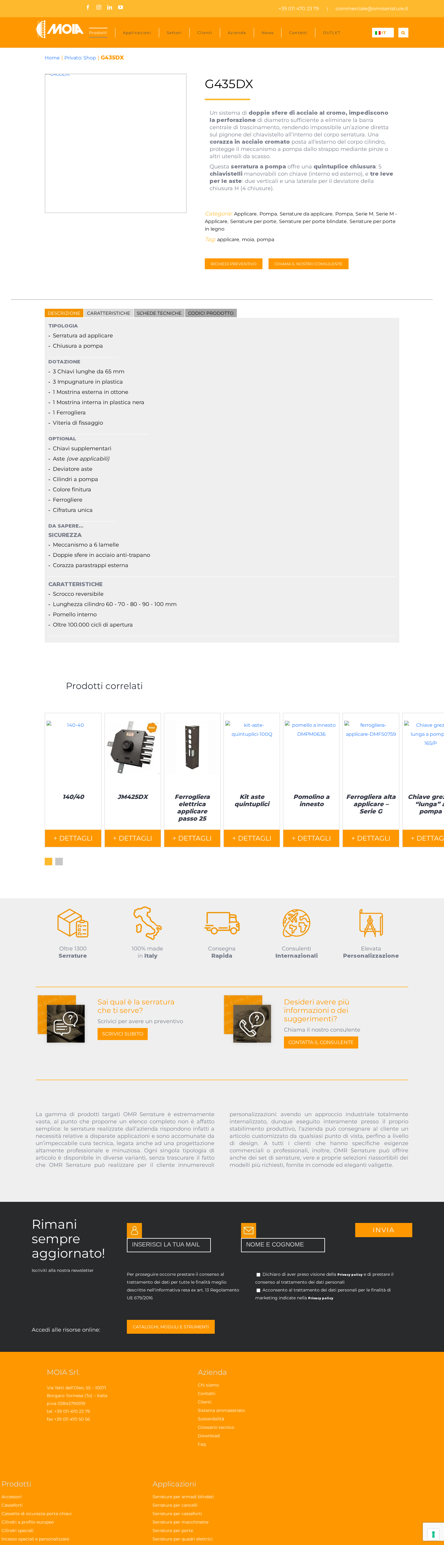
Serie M (364, 214)
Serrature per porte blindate (313, 221)
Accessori (12, 1496)
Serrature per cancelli (175, 1505)
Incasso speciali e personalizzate (35, 1539)
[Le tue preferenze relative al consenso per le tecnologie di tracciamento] (433, 1534)
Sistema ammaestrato (221, 1410)
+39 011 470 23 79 (298, 8)
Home (52, 58)
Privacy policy (349, 1275)
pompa (265, 239)
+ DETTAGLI (73, 838)
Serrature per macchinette (180, 1522)
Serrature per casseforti (177, 1513)
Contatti (206, 1393)
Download (209, 1435)
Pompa (268, 214)
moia (248, 239)
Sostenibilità (211, 1419)
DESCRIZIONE (64, 313)
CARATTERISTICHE (108, 313)
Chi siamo (208, 1385)
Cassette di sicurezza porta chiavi (37, 1513)
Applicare (245, 214)
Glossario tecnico (216, 1427)
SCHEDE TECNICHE (159, 313)
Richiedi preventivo (233, 263)
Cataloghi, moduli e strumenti (171, 1327)
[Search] (403, 32)
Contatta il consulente (321, 1042)
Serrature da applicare (306, 214)
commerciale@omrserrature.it (372, 8)
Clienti (204, 1402)
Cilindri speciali (18, 1530)
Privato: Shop (80, 58)
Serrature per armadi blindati (183, 1496)
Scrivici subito (122, 1034)
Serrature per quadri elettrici (183, 1539)
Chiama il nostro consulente (309, 263)
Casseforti (12, 1505)
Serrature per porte (253, 221)
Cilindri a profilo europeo (28, 1522)
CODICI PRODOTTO (211, 313)
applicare (228, 239)
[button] (48, 861)
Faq (202, 1444)
